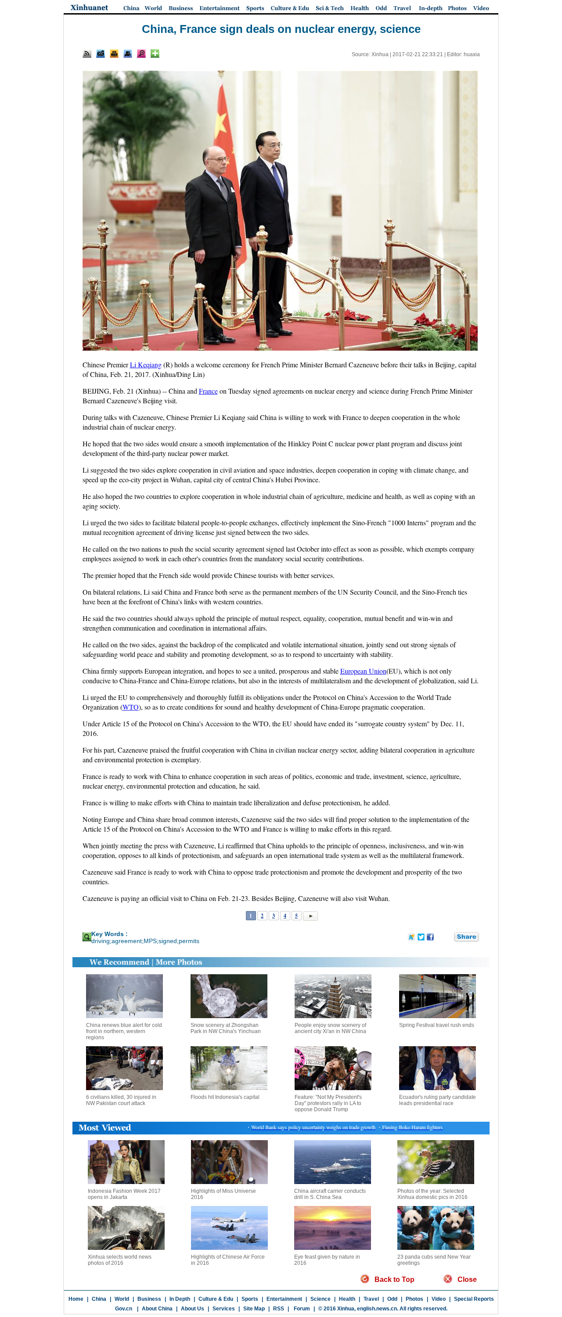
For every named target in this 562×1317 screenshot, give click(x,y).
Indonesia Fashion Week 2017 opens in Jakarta (124, 1194)
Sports (249, 1299)
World (122, 1299)
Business (149, 1299)
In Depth (179, 1299)
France (208, 390)
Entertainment (284, 1299)
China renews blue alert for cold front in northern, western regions (124, 1031)
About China (157, 1309)
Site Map (254, 1309)
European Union (363, 670)
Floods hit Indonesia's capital (225, 1097)
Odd (392, 1299)
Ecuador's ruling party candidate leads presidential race (437, 1100)
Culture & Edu (215, 1299)
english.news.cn (377, 1309)
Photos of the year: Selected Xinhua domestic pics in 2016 (432, 1194)
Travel (371, 1299)
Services (224, 1309)
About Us (192, 1309)
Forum (301, 1309)
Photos (414, 1299)
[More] (155, 53)
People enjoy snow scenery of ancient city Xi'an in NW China (330, 1028)
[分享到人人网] (447, 936)
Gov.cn (123, 1309)
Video (439, 1299)
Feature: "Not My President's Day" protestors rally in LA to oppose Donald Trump (328, 1103)
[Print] (114, 53)
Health (347, 1299)
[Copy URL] (127, 53)
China (99, 1299)
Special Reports (474, 1299)
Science (320, 1299)
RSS (278, 1309)
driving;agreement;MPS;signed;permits (145, 940)
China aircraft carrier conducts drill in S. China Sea (330, 1194)
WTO (130, 706)
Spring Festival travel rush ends (436, 1025)
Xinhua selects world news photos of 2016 (119, 1260)
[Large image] (141, 53)
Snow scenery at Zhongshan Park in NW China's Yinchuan (226, 1028)
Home (75, 1299)
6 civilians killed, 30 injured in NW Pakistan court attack (121, 1100)
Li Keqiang (146, 364)
